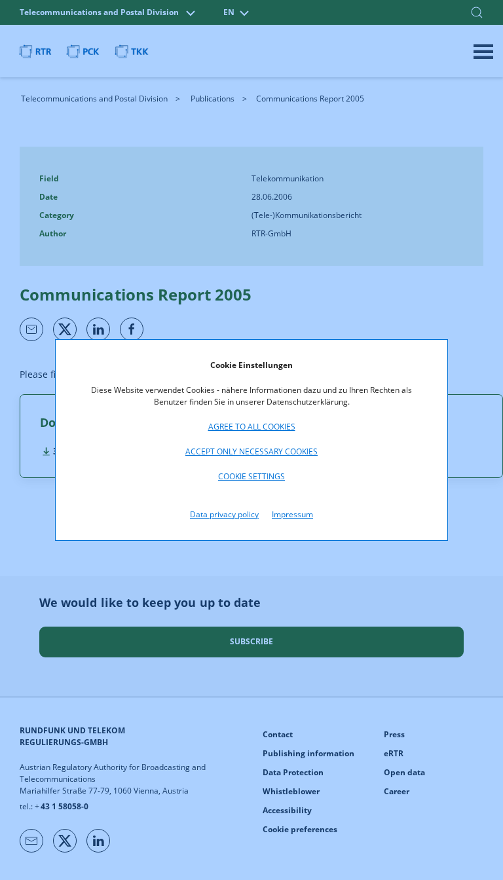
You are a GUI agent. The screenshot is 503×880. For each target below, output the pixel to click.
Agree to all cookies (251, 426)
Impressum (292, 514)
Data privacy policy (224, 514)
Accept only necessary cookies (251, 451)
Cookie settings (251, 476)
